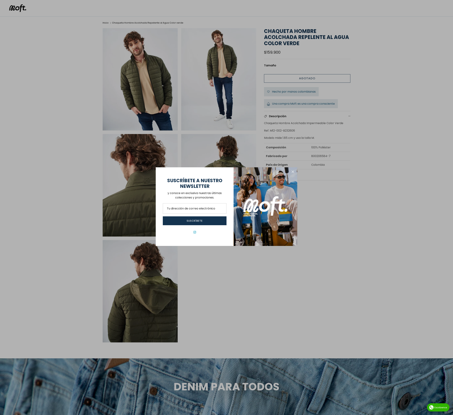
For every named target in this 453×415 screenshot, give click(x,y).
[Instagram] (194, 232)
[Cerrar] (293, 172)
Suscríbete (195, 221)
